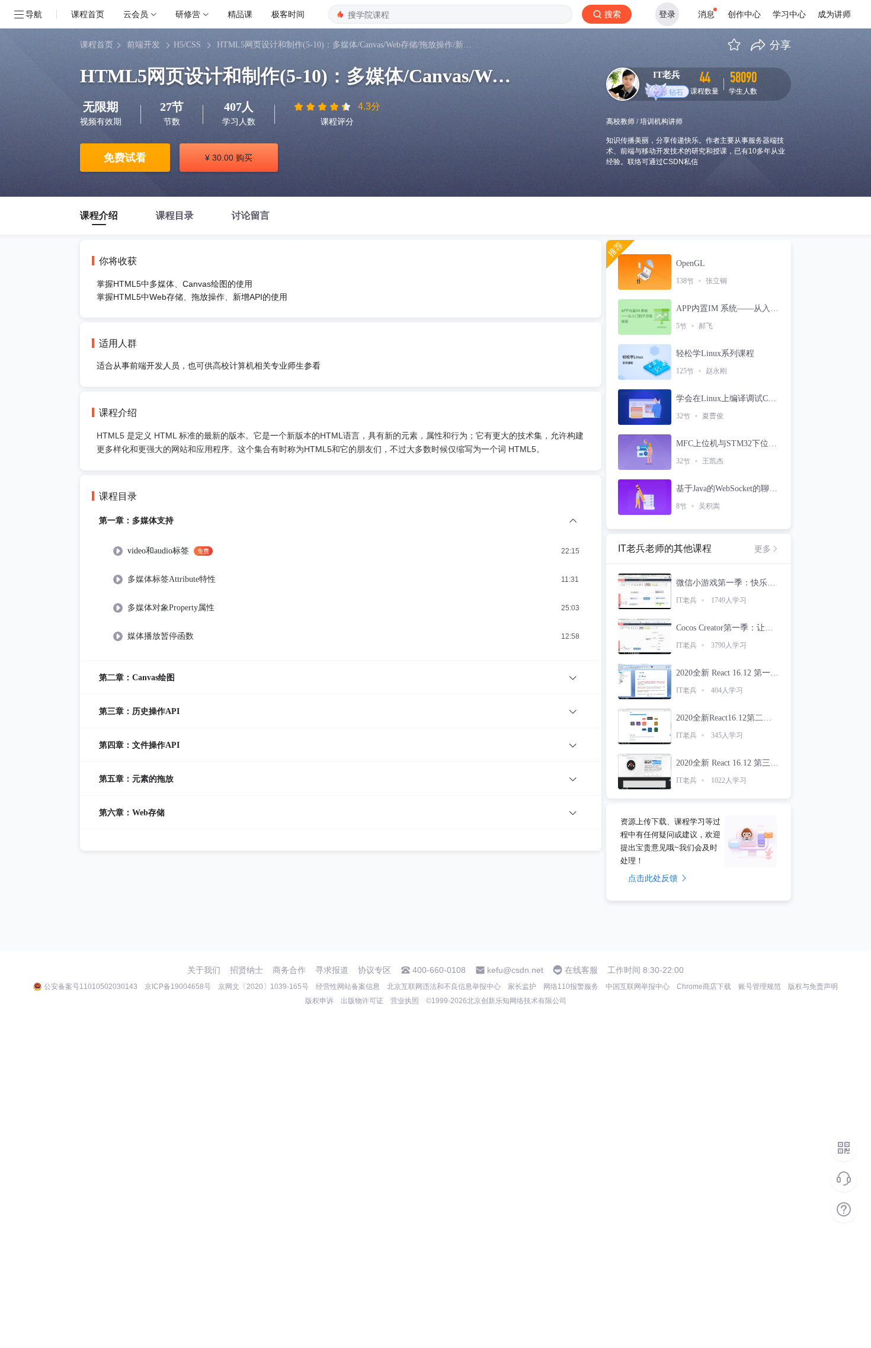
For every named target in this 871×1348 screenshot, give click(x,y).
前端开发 (143, 44)
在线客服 (581, 970)
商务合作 (289, 970)
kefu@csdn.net (515, 970)
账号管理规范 (759, 986)
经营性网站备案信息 (348, 986)
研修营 (187, 14)
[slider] (323, 107)
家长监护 (522, 986)
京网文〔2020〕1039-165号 (263, 986)
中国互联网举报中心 (638, 986)
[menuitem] (340, 587)
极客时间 (288, 14)
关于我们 (203, 970)
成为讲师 (834, 14)
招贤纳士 (246, 970)
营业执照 (404, 1001)
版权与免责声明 (813, 986)
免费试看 (125, 158)
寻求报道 (331, 970)
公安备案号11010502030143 (90, 986)
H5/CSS (187, 44)
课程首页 (87, 14)
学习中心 (789, 14)
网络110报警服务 (570, 986)
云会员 (135, 14)
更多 (762, 548)
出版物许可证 (362, 1001)
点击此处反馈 (653, 878)
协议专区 (374, 970)
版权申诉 (319, 1001)
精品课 (240, 14)
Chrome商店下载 (704, 986)
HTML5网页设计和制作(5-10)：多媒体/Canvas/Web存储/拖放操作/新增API (347, 44)
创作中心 (744, 14)
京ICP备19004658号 (178, 986)
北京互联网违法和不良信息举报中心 (444, 986)
